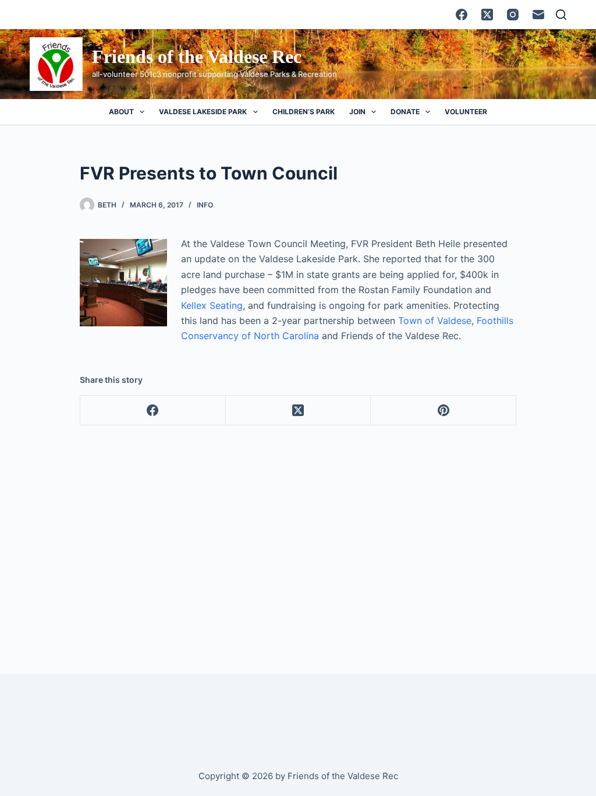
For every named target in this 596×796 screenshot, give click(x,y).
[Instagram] (513, 14)
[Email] (538, 14)
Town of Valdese (434, 320)
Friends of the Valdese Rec (196, 56)
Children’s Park (303, 111)
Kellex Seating (212, 305)
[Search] (561, 14)
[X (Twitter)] (487, 14)
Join (357, 111)
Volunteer (466, 111)
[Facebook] (461, 14)
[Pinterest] (443, 410)
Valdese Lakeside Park (203, 111)
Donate (405, 111)
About (121, 111)
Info (205, 204)
